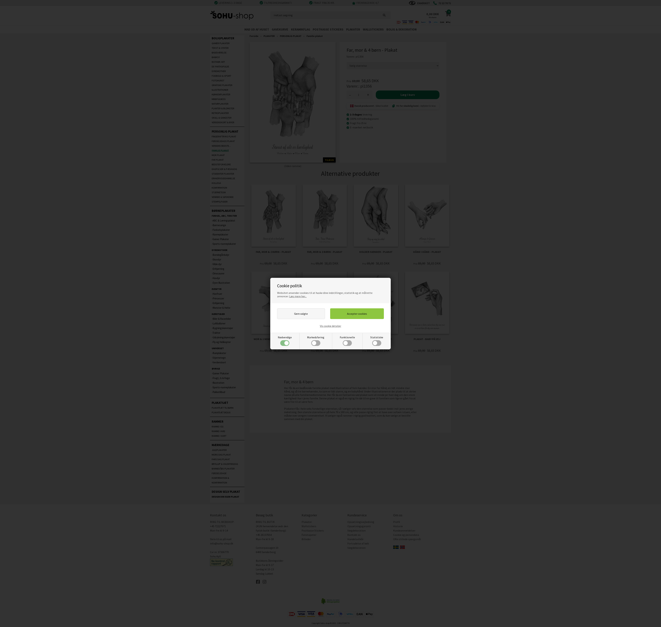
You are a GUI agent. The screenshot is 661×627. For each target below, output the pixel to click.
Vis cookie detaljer (330, 326)
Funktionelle (347, 337)
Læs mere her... (298, 296)
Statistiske (376, 337)
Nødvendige (285, 337)
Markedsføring (315, 337)
